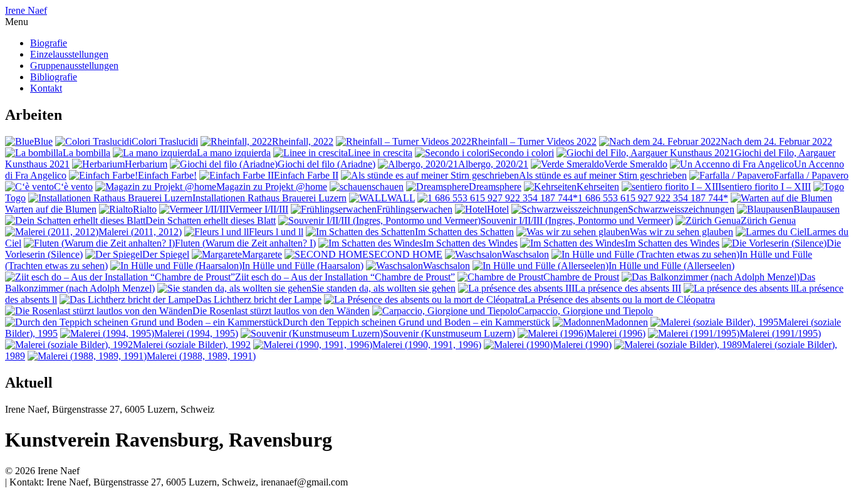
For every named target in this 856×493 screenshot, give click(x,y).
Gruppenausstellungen (74, 65)
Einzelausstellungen (69, 54)
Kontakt (46, 88)
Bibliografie (53, 77)
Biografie (48, 43)
